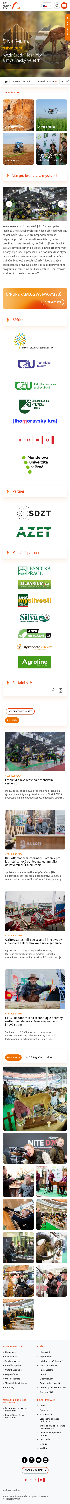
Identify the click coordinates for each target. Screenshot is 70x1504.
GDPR (42, 1405)
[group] (12, 720)
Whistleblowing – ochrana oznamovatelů (52, 1427)
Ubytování (45, 1352)
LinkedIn (46, 1460)
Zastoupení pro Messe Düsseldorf (16, 1409)
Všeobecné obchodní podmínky (50, 1420)
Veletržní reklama (48, 1365)
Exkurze (43, 1444)
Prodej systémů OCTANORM (53, 1387)
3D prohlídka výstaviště (16, 1383)
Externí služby (46, 1379)
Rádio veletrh (46, 1370)
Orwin (17, 1499)
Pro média (45, 1439)
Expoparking (46, 1356)
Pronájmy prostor (13, 1365)
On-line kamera (12, 1379)
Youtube (39, 1460)
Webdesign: (8, 1499)
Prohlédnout (52, 302)
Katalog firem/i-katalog (51, 1361)
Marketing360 (46, 1392)
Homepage (10, 1352)
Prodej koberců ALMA (50, 1383)
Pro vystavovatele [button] (22, 81)
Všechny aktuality (20, 711)
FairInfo (43, 1374)
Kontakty (9, 1387)
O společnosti (12, 1374)
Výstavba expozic (13, 1370)
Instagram (32, 1460)
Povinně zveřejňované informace (50, 1433)
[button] (47, 5)
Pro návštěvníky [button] (46, 81)
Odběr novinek (34, 1470)
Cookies (44, 1410)
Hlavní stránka (12, 92)
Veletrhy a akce (12, 1361)
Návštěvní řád (46, 1414)
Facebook (25, 1460)
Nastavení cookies (11, 1490)
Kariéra (43, 1448)
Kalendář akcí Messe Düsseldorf (15, 1416)
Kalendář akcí (11, 1356)
